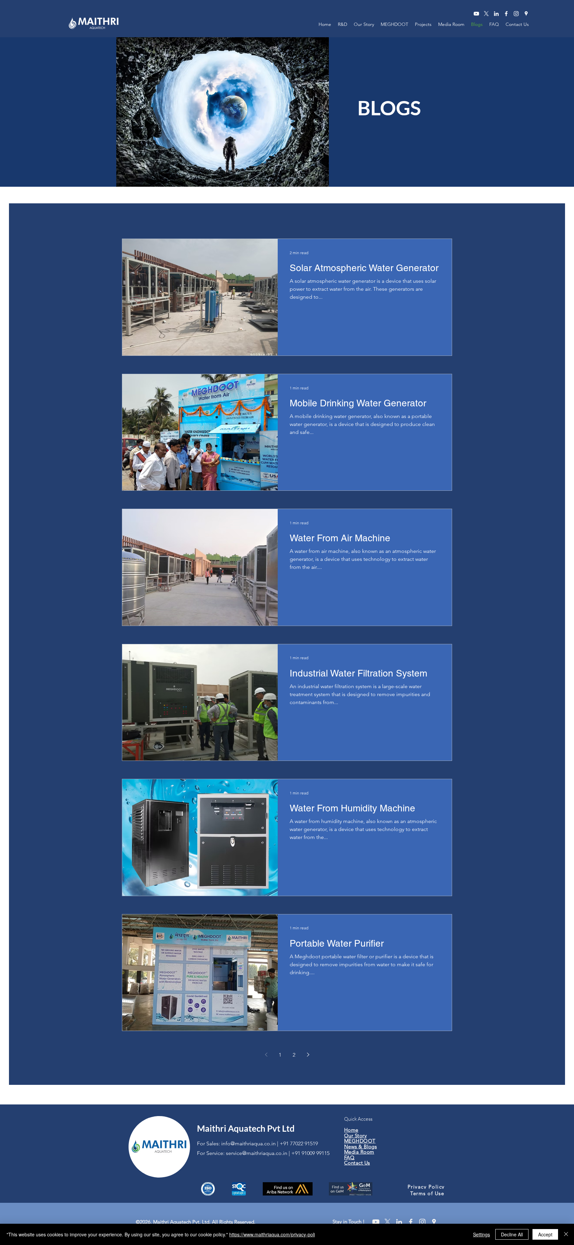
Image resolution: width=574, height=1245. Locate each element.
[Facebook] (506, 13)
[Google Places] (526, 13)
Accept (545, 1234)
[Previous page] (266, 1055)
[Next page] (308, 1055)
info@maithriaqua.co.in (248, 1143)
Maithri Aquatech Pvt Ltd (246, 1128)
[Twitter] (486, 13)
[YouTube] (476, 13)
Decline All (512, 1234)
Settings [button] (481, 1234)
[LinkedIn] (496, 13)
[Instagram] (516, 13)
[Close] (566, 1234)
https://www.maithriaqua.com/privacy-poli (272, 1234)
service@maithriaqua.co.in (256, 1153)
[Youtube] (376, 1222)
